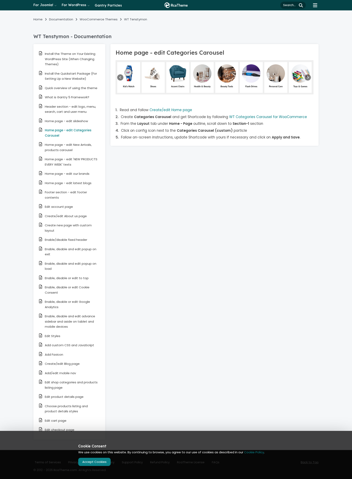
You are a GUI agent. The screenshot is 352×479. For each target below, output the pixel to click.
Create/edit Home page (171, 109)
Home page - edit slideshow (66, 121)
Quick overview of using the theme (71, 88)
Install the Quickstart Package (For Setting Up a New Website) (71, 76)
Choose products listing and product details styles (66, 409)
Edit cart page (55, 420)
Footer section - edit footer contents (66, 195)
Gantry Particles (108, 5)
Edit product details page (64, 397)
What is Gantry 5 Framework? (67, 97)
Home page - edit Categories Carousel (68, 133)
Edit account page (59, 207)
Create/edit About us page (66, 216)
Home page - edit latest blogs (68, 183)
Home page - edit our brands (67, 173)
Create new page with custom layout (68, 228)
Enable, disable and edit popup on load (70, 266)
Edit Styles (52, 336)
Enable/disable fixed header (66, 240)
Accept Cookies (94, 462)
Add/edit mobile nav (60, 373)
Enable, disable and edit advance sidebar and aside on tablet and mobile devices (70, 321)
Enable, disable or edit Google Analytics (67, 304)
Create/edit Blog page (62, 364)
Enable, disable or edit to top (67, 278)
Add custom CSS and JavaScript (69, 345)
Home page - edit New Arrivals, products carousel (68, 147)
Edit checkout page (59, 430)
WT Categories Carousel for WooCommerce (268, 116)
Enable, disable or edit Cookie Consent (67, 290)
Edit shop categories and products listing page (71, 385)
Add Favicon (54, 354)
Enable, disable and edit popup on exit (70, 252)
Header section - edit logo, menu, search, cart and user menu (70, 109)
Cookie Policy (254, 452)
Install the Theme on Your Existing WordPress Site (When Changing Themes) (70, 59)
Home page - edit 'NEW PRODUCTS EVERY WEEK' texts (71, 162)
